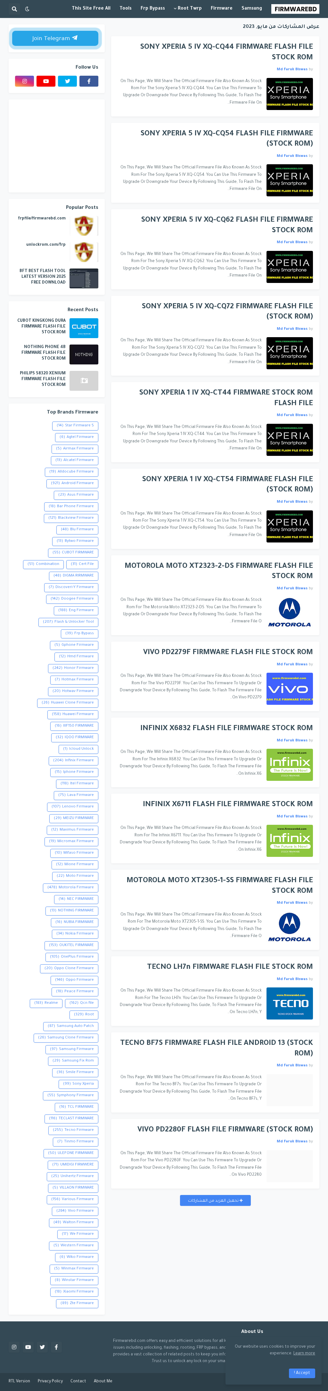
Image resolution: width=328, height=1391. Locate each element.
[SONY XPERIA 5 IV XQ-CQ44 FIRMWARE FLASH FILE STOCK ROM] (289, 94)
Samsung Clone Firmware (66, 1038)
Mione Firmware (75, 865)
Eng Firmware (76, 611)
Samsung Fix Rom (73, 1061)
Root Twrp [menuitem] (190, 9)
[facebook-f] (88, 81)
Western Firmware (73, 1246)
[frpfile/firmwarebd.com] (84, 226)
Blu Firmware (77, 530)
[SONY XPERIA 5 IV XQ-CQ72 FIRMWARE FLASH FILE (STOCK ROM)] (289, 353)
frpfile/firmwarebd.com (42, 219)
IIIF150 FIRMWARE (74, 726)
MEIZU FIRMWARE (74, 818)
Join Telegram (52, 39)
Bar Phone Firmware (71, 507)
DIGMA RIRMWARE (73, 576)
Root (84, 1015)
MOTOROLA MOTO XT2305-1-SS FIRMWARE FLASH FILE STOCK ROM (220, 886)
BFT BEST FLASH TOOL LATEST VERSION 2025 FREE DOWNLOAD (43, 277)
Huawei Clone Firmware (68, 703)
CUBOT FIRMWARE (73, 553)
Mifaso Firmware (74, 853)
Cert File (82, 564)
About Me (103, 1381)
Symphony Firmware (70, 1096)
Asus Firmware (76, 495)
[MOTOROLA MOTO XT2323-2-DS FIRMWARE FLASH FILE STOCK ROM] (289, 613)
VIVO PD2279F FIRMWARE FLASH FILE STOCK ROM (228, 653)
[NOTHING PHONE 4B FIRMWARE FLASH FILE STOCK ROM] (84, 354)
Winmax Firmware (74, 1269)
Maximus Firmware (72, 830)
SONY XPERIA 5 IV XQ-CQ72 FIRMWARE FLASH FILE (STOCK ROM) (227, 312)
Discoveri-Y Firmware (71, 587)
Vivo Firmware (75, 1211)
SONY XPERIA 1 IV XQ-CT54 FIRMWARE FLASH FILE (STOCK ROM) (227, 485)
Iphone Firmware (74, 772)
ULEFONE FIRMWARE (71, 1153)
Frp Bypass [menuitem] (153, 9)
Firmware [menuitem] (222, 9)
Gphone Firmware (74, 645)
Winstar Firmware (74, 1280)
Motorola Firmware (70, 888)
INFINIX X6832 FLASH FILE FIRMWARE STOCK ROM (226, 729)
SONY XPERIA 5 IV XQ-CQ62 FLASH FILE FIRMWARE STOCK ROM (227, 226)
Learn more (304, 1354)
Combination (43, 564)
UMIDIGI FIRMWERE (73, 1165)
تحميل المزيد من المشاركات (214, 1201)
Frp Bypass (79, 634)
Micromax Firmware (71, 842)
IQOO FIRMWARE (75, 738)
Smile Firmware (75, 1073)
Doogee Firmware (72, 599)
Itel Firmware (77, 784)
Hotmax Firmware (74, 680)
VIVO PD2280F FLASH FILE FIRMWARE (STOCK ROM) (225, 1130)
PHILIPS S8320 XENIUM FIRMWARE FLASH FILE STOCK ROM (43, 379)
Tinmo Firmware (75, 1142)
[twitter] (67, 81)
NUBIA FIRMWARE (74, 922)
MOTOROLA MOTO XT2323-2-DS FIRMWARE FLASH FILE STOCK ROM (219, 572)
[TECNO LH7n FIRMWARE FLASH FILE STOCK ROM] (289, 1003)
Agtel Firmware (77, 437)
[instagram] (24, 81)
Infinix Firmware (73, 761)
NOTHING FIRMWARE (72, 911)
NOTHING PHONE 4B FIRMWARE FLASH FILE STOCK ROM (43, 353)
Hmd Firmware (76, 657)
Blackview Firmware (71, 518)
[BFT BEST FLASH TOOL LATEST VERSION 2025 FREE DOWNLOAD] (84, 278)
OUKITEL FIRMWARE (71, 945)
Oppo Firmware (74, 980)
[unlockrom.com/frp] (84, 252)
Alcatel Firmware (74, 460)
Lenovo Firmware (73, 807)
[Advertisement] (56, 146)
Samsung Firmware (72, 1049)
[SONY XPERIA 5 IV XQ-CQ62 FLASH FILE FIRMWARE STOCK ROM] (289, 267)
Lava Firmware (76, 795)
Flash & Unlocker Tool (68, 622)
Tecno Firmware (73, 1130)
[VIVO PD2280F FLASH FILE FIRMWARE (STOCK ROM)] (289, 1166)
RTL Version (19, 1381)
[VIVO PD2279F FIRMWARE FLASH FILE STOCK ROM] (289, 689)
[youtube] (46, 81)
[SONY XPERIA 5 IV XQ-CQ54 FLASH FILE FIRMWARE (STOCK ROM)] (289, 180)
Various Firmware (72, 1200)
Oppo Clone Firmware (69, 969)
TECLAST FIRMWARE (71, 1119)
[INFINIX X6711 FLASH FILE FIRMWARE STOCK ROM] (289, 841)
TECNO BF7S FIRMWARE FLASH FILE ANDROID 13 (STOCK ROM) (216, 1049)
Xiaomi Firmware (74, 1292)
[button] (27, 9)
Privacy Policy (50, 1381)
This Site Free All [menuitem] (91, 9)
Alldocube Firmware (71, 472)
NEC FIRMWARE (76, 899)
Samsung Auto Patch (71, 1026)
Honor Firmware (73, 668)
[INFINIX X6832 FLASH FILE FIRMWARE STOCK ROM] (289, 765)
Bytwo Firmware (75, 541)
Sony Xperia (78, 1084)
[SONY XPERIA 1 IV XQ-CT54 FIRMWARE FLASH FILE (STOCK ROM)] (289, 526)
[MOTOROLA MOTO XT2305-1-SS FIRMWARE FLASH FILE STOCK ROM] (289, 927)
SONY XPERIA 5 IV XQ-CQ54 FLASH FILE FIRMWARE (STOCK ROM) (226, 139)
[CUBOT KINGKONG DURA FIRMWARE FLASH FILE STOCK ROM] (84, 328)
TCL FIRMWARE (76, 1107)
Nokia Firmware (75, 934)
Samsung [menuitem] (252, 9)
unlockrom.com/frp (46, 245)
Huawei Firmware (73, 715)
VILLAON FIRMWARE (73, 1188)
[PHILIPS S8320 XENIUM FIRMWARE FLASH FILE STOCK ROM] (84, 381)
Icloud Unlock (78, 749)
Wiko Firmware (77, 1257)
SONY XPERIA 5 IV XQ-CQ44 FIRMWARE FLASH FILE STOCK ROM (226, 53)
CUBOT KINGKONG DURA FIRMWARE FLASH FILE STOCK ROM (41, 327)
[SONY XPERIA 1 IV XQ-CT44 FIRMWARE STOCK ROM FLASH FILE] (289, 440)
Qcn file (82, 1003)
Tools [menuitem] (125, 9)
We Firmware (78, 1234)
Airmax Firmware (75, 449)
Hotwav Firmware (73, 691)
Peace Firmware (75, 992)
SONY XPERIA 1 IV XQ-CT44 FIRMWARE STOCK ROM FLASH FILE (226, 398)
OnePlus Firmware (72, 957)
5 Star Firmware (75, 426)
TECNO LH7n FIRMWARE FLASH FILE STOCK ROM (230, 968)
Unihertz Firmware (72, 1176)
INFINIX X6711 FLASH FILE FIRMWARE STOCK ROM (228, 805)
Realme (46, 1003)
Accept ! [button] (302, 1373)
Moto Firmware (75, 876)
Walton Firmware (73, 1223)
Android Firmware (72, 484)
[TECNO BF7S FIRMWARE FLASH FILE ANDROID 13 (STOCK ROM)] (289, 1090)
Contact (78, 1381)
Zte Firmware (77, 1303)
